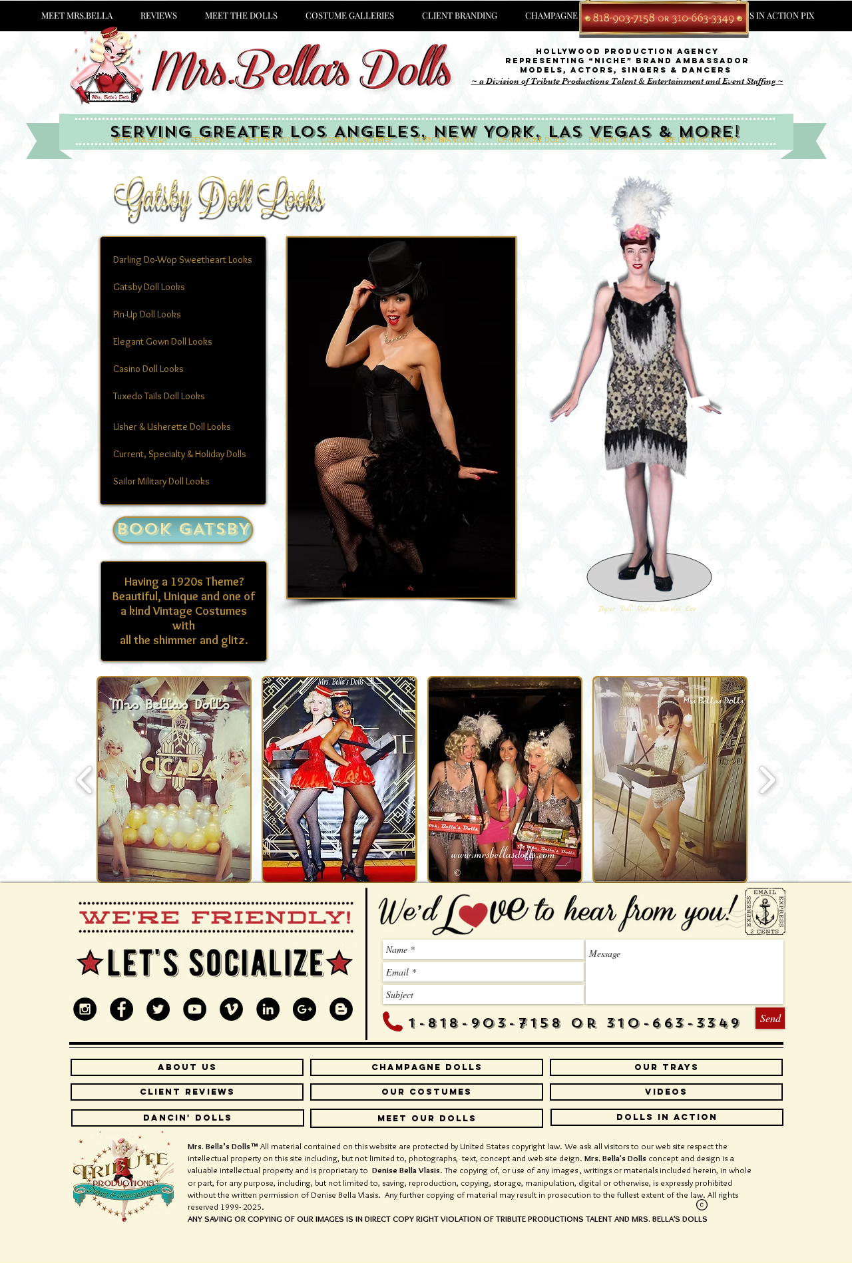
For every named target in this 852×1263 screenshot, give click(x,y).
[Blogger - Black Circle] (341, 1009)
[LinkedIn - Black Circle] (268, 1009)
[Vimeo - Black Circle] (231, 1009)
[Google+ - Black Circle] (304, 1009)
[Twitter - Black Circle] (158, 1009)
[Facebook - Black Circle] (121, 1009)
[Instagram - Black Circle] (85, 1009)
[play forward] (767, 779)
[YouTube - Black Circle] (194, 1009)
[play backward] (85, 779)
